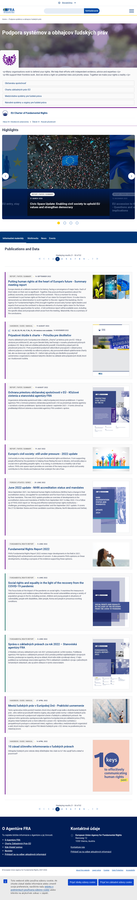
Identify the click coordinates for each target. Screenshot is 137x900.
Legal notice (96, 870)
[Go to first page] (40, 259)
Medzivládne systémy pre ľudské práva (23, 96)
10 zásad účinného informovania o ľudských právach (41, 746)
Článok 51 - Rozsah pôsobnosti (44, 122)
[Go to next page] (93, 259)
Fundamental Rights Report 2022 (29, 549)
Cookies (106, 870)
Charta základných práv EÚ (17, 89)
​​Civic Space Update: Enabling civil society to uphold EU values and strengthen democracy (65, 205)
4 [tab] (77, 223)
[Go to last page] (97, 259)
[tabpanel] (68, 177)
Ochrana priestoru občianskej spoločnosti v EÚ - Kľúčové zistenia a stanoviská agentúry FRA (43, 394)
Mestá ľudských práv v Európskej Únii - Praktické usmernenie (46, 705)
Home (4, 19)
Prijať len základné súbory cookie (116, 882)
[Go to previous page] (44, 259)
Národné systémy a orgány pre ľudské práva (25, 102)
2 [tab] (64, 223)
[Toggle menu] (131, 11)
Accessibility (130, 870)
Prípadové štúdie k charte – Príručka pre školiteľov (39, 335)
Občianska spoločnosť (15, 83)
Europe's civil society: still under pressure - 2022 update (42, 453)
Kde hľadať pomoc (13, 847)
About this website (83, 870)
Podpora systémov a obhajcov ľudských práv (25, 19)
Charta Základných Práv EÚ (18, 843)
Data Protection (117, 870)
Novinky (8, 851)
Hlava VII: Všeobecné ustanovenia (16, 122)
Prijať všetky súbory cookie (82, 882)
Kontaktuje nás (78, 847)
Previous (5, 176)
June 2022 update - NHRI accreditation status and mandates (46, 487)
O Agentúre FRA (12, 840)
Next (131, 176)
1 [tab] (58, 223)
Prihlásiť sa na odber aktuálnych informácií (25, 854)
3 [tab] (71, 223)
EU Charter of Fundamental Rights (29, 113)
